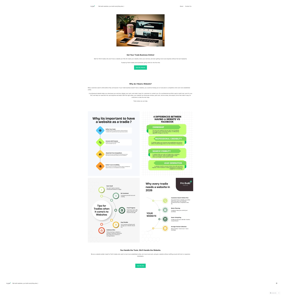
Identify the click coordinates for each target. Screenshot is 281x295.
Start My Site (140, 265)
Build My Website (140, 67)
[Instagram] (276, 283)
